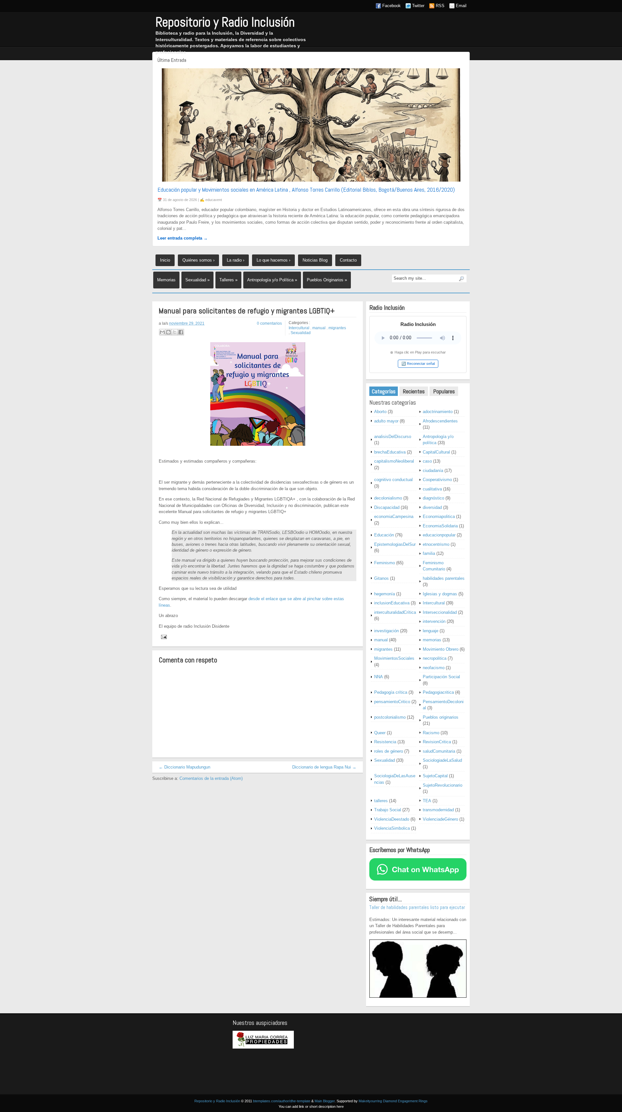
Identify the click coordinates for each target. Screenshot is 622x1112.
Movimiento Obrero (440, 649)
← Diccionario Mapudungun (184, 767)
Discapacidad (386, 507)
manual (319, 328)
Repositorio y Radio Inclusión (225, 22)
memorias (432, 639)
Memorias (166, 279)
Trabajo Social (387, 809)
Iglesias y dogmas (440, 593)
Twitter (418, 5)
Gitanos (381, 578)
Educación (384, 535)
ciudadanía (433, 470)
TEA (427, 800)
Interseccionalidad (440, 612)
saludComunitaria (439, 751)
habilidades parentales (444, 578)
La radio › (235, 260)
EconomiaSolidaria (440, 525)
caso (427, 461)
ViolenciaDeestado (391, 819)
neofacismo (433, 667)
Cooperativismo (437, 479)
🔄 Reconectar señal (418, 363)
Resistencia (385, 741)
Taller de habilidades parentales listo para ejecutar (417, 907)
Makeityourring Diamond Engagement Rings (393, 1101)
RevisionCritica (437, 741)
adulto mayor (386, 421)
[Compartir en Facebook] (181, 332)
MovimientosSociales (394, 658)
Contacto (348, 260)
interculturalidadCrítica (395, 612)
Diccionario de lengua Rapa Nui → (324, 767)
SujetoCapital (435, 775)
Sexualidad (301, 333)
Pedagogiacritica (438, 692)
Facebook (391, 5)
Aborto (380, 411)
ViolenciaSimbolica (392, 828)
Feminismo (384, 562)
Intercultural (299, 328)
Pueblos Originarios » (327, 279)
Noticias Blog (315, 260)
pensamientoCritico (392, 701)
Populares (444, 391)
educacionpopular (439, 535)
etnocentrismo (436, 544)
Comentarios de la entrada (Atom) (211, 778)
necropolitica (434, 658)
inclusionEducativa (391, 603)
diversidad (432, 507)
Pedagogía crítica (390, 692)
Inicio (165, 260)
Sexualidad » (197, 279)
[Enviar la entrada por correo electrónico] (163, 636)
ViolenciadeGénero (440, 819)
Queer (380, 732)
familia (429, 553)
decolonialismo (388, 498)
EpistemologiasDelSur (395, 544)
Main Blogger (325, 1101)
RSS (440, 5)
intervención (434, 621)
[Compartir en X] (174, 332)
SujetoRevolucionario (442, 785)
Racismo (431, 732)
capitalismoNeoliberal (394, 461)
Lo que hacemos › (273, 260)
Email (461, 5)
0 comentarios (269, 323)
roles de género (388, 751)
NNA (378, 676)
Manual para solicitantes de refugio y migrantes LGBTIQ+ (247, 311)
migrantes (337, 328)
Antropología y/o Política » (272, 279)
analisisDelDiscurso (392, 436)
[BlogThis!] (168, 332)
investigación (386, 630)
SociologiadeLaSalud (442, 760)
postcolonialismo (390, 717)
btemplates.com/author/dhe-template (281, 1101)
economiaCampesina (393, 516)
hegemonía (384, 593)
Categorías (384, 391)
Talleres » (228, 279)
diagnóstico (433, 498)
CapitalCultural (436, 452)
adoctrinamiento (438, 411)
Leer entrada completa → (182, 238)
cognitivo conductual (393, 479)
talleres (381, 800)
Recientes (414, 391)
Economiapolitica (439, 516)
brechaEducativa (390, 452)
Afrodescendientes (440, 421)
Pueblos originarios (440, 717)
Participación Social (441, 676)
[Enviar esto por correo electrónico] (162, 332)
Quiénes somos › (198, 260)
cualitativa (432, 489)
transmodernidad (438, 809)
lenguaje (430, 630)
